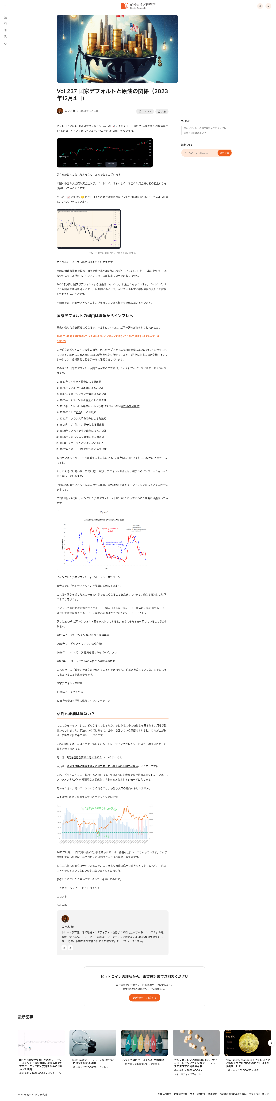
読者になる (186, 144)
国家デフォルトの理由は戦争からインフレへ (206, 128)
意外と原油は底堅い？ (195, 132)
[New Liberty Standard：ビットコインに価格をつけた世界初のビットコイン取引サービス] (247, 1043)
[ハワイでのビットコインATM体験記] (144, 1043)
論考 (256, 1070)
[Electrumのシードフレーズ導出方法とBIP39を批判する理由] (92, 1043)
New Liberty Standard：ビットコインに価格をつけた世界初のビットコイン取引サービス (248, 1063)
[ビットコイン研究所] (138, 6)
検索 (260, 6)
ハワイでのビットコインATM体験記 (143, 1060)
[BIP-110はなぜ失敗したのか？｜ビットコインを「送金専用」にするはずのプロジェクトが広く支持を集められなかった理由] (41, 1043)
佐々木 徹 (67, 926)
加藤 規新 (24, 1073)
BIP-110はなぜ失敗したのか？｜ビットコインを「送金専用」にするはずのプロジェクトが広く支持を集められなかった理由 (41, 1065)
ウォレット (105, 1067)
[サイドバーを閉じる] (5, 6)
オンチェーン (54, 1073)
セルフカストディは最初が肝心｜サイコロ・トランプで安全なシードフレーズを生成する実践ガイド (196, 1063)
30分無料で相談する (145, 997)
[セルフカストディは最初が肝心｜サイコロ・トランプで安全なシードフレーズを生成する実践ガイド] (196, 1043)
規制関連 (155, 1064)
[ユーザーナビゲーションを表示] (268, 6)
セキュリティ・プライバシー (188, 1074)
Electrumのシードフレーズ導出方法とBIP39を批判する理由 (93, 1062)
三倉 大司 (75, 1067)
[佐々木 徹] (65, 919)
